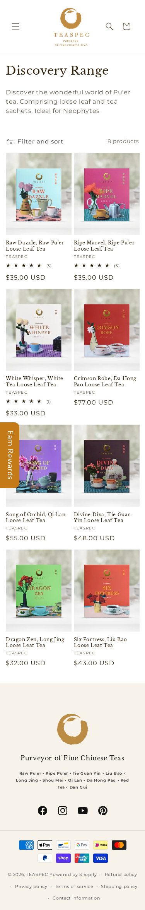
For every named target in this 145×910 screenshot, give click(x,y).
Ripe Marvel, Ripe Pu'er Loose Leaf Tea (104, 246)
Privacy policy (31, 886)
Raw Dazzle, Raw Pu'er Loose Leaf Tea (35, 246)
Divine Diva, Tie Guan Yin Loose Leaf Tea (102, 518)
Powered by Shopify (73, 874)
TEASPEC (37, 874)
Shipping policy (119, 886)
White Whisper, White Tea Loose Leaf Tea (34, 382)
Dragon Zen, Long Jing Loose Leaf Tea (35, 643)
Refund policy (121, 874)
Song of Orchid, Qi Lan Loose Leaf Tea (35, 518)
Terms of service (74, 886)
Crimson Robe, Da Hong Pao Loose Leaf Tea (105, 382)
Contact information (76, 898)
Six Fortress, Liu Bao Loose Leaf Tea (101, 643)
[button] (15, 26)
